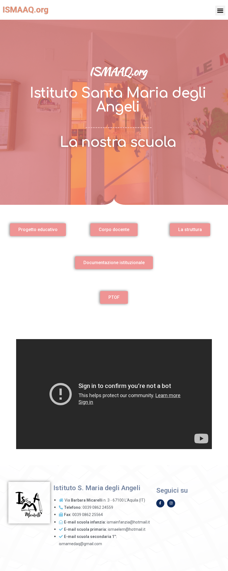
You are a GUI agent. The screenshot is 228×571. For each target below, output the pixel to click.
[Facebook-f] (160, 503)
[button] (220, 11)
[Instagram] (171, 503)
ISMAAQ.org (26, 9)
